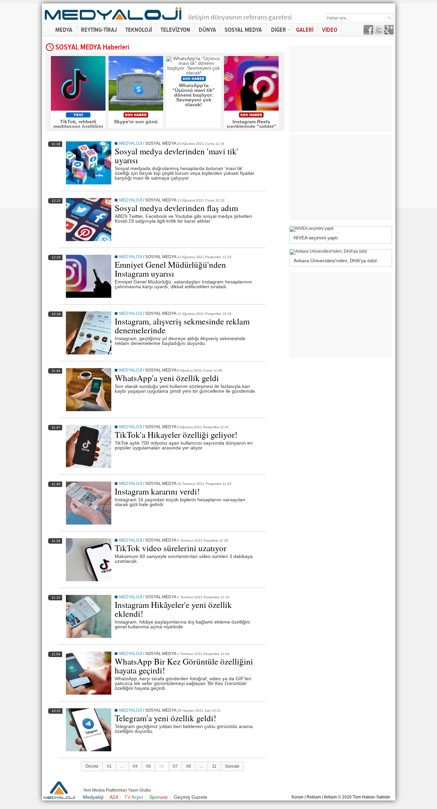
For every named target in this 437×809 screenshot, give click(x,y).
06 (161, 766)
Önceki (91, 766)
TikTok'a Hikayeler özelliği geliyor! (176, 434)
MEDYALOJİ (130, 143)
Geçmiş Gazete (190, 797)
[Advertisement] (415, 105)
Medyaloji (93, 797)
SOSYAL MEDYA (243, 29)
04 (135, 766)
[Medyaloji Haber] (113, 21)
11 (214, 766)
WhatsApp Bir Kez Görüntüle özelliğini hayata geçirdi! (184, 666)
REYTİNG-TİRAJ (99, 29)
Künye (298, 797)
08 (188, 766)
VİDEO (329, 29)
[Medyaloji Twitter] (378, 32)
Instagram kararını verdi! (157, 491)
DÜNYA (207, 29)
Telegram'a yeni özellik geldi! (165, 718)
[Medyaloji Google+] (389, 32)
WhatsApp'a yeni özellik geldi (167, 377)
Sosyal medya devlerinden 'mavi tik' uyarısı (176, 155)
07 (175, 766)
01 (109, 766)
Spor (158, 797)
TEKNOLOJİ (138, 29)
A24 (114, 797)
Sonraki (232, 766)
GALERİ (304, 29)
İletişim (330, 797)
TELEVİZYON (175, 29)
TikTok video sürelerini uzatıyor (170, 548)
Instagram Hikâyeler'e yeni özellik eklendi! (173, 609)
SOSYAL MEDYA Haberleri (92, 47)
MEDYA (63, 29)
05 (148, 766)
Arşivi (133, 797)
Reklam (314, 797)
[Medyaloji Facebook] (368, 32)
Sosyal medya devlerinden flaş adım (176, 207)
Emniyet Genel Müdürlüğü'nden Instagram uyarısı (170, 269)
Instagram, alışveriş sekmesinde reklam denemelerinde (182, 326)
